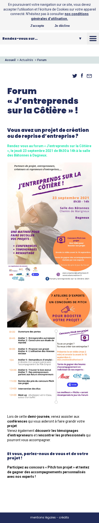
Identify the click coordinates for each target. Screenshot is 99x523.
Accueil (10, 60)
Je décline (62, 26)
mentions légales (43, 517)
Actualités (26, 60)
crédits (64, 517)
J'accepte (37, 26)
